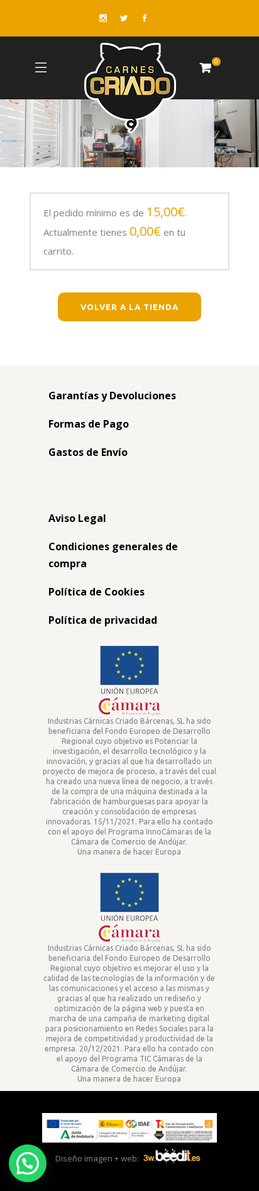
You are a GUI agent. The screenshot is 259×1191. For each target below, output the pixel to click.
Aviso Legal (77, 518)
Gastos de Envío (88, 452)
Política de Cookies (96, 592)
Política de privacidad (102, 620)
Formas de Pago (88, 424)
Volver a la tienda (129, 306)
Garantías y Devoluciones (112, 395)
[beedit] (172, 1158)
